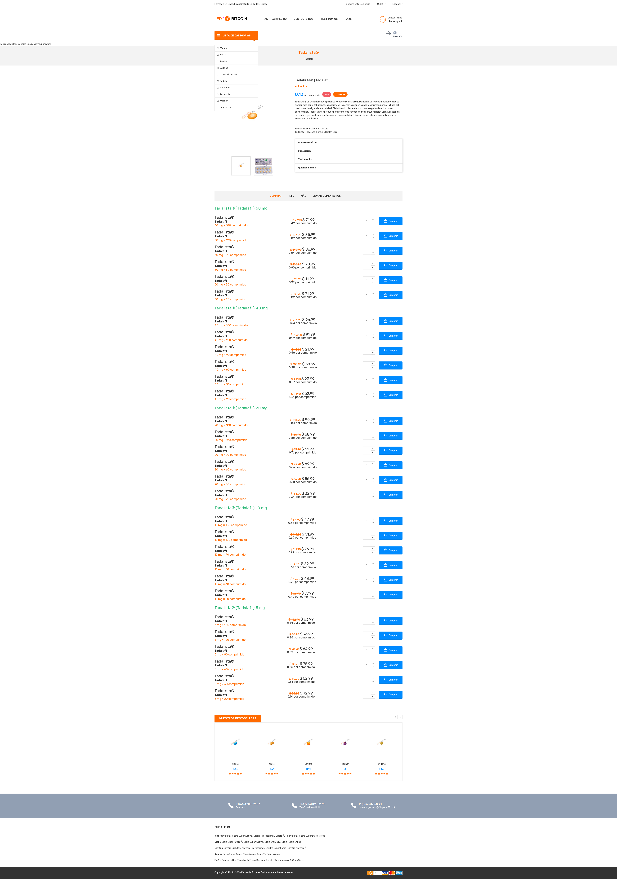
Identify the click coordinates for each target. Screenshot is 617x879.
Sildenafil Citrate (228, 74)
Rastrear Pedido (275, 18)
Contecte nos (303, 18)
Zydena (382, 764)
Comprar (276, 195)
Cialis (223, 54)
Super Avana (273, 854)
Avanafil (224, 68)
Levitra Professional (253, 848)
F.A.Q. (348, 18)
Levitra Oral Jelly (232, 848)
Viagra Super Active (242, 836)
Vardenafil (225, 87)
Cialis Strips (295, 842)
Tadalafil (224, 81)
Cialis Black (227, 842)
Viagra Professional (264, 836)
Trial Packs (225, 107)
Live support (395, 21)
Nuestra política (307, 142)
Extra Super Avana (232, 854)
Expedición (304, 151)
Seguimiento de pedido (358, 4)
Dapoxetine (226, 94)
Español (397, 4)
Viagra (223, 48)
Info (291, 195)
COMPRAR (340, 94)
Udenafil (224, 101)
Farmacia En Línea (250, 872)
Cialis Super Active (253, 842)
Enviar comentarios (327, 195)
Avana (261, 854)
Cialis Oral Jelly (272, 842)
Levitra (223, 61)
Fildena (345, 764)
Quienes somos (307, 167)
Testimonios (329, 18)
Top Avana (249, 854)
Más (303, 195)
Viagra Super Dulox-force (312, 836)
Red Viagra (291, 836)
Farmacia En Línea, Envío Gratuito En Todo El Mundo (241, 4)
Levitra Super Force (276, 848)
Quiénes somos (297, 860)
